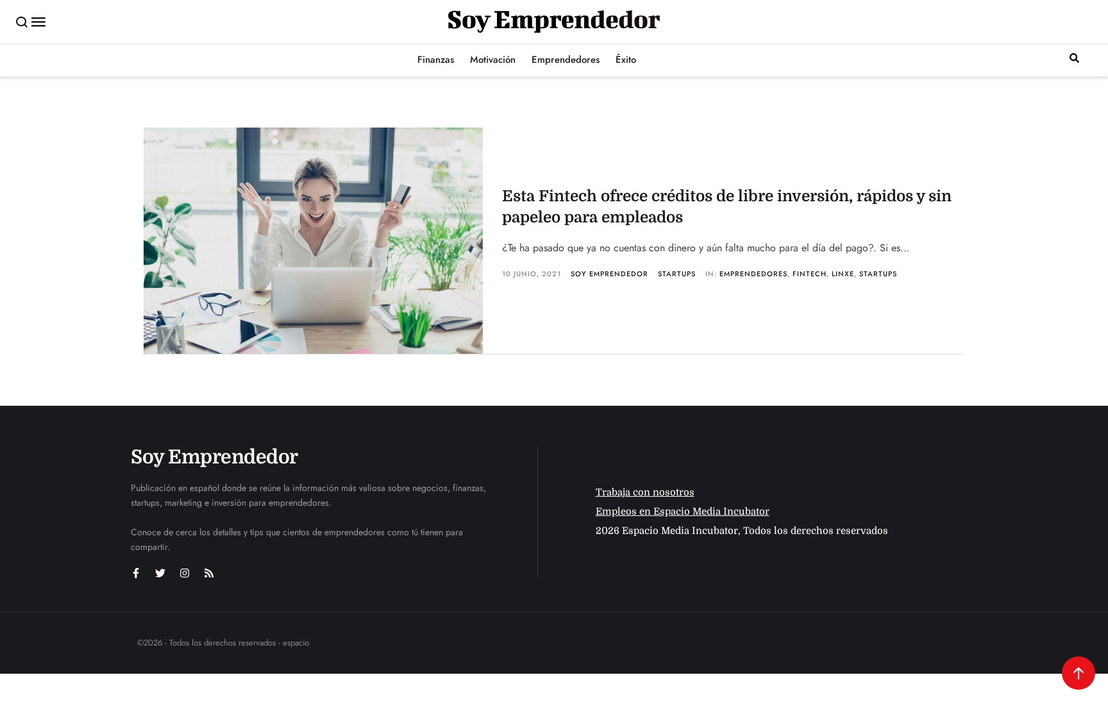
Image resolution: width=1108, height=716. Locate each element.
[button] (22, 22)
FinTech (810, 274)
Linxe (843, 274)
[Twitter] (160, 573)
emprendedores (753, 274)
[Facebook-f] (136, 573)
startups (878, 274)
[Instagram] (185, 573)
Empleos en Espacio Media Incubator (682, 511)
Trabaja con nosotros (645, 492)
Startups (677, 274)
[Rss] (209, 573)
